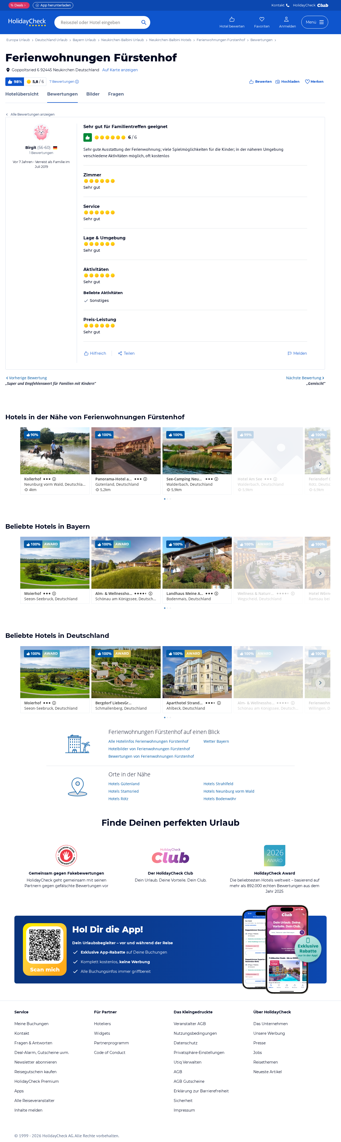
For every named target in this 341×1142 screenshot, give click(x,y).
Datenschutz (185, 1043)
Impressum (184, 1110)
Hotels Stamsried (123, 791)
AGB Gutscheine (189, 1081)
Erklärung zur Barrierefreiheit (201, 1091)
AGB (178, 1071)
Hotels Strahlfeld (218, 783)
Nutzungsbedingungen (195, 1033)
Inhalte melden (28, 1110)
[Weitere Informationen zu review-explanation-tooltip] (76, 82)
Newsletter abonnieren (35, 1062)
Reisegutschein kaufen (35, 1071)
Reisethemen (265, 1062)
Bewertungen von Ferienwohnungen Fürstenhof (151, 756)
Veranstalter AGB (190, 1023)
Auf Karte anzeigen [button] (120, 70)
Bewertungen (62, 94)
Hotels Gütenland (124, 783)
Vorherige (28, 377)
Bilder (93, 94)
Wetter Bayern (216, 741)
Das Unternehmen (270, 1023)
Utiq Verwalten (187, 1062)
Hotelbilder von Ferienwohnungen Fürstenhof (149, 748)
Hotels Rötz (118, 798)
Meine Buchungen (31, 1023)
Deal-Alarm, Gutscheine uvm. (41, 1052)
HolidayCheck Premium (36, 1081)
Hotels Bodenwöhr (220, 798)
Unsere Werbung (269, 1033)
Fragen (116, 94)
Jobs (257, 1052)
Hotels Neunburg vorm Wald (229, 791)
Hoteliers (102, 1023)
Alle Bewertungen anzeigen (33, 114)
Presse (259, 1043)
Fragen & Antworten (33, 1043)
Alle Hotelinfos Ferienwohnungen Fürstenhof (148, 741)
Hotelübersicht (22, 94)
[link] (232, 22)
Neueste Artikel (267, 1071)
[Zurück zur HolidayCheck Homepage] (27, 22)
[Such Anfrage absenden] (143, 22)
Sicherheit (183, 1100)
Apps (19, 1091)
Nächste (303, 377)
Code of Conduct (109, 1052)
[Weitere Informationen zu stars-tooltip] (53, 479)
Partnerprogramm (111, 1043)
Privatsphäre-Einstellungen (199, 1052)
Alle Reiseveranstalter (34, 1100)
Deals (17, 5)
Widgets (102, 1033)
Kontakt (278, 5)
